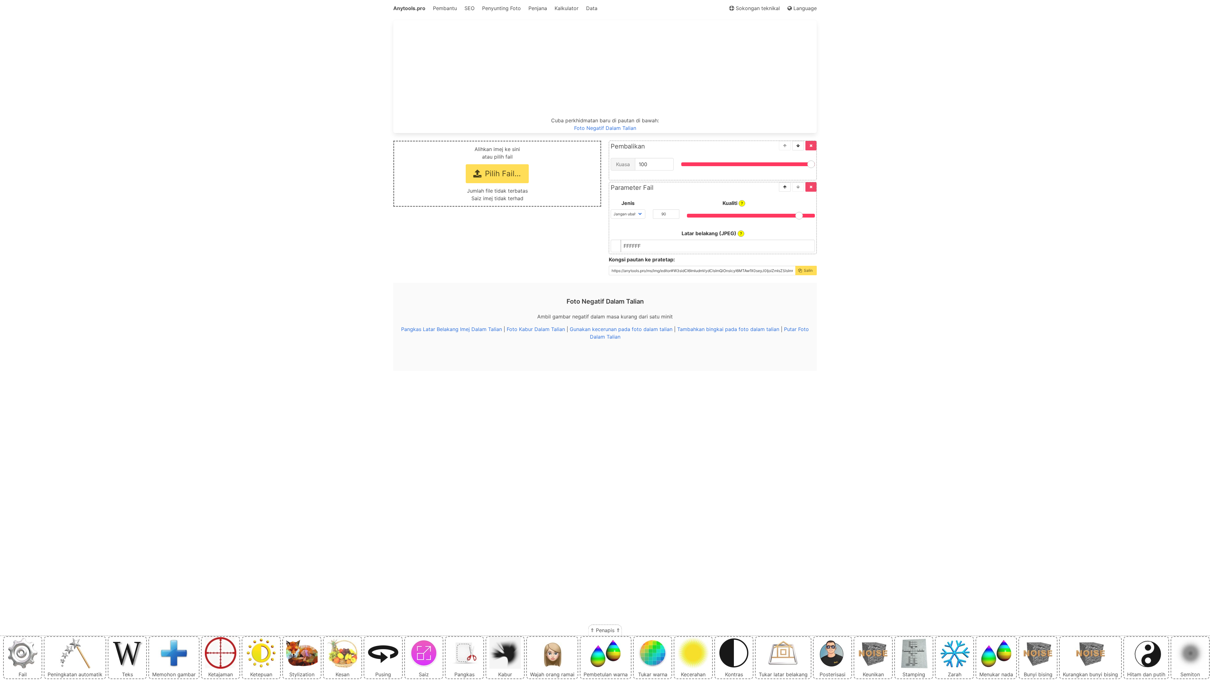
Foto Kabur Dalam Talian (536, 329)
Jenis (628, 203)
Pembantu (445, 8)
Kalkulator (567, 8)
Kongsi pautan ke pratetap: (642, 259)
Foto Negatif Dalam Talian (605, 128)
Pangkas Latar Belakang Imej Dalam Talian (451, 329)
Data (591, 8)
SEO (469, 8)
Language (804, 8)
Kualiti (733, 203)
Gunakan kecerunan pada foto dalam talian (621, 329)
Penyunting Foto (501, 8)
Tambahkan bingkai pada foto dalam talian (728, 329)
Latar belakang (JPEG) (712, 233)
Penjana (537, 8)
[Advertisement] (605, 69)
